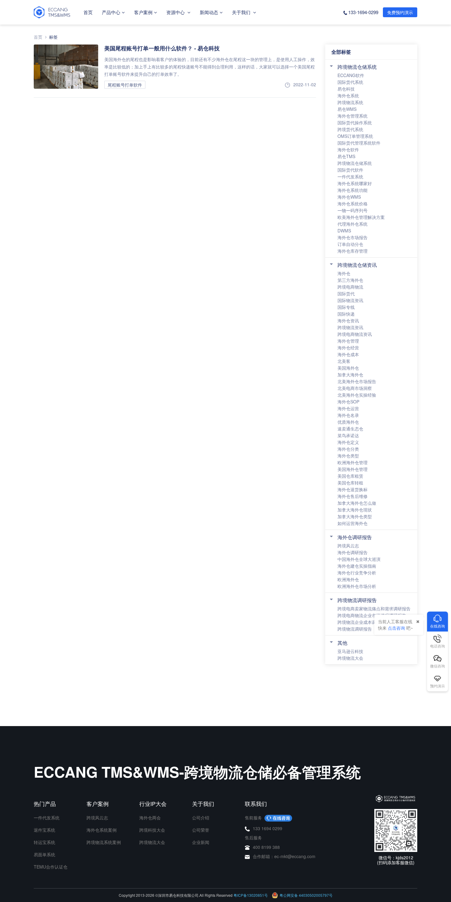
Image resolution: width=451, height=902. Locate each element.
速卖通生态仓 (350, 429)
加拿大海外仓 (350, 374)
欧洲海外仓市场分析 (356, 586)
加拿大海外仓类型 (354, 516)
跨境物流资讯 (350, 327)
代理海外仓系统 (352, 224)
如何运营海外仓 (352, 523)
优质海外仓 (348, 422)
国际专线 (346, 307)
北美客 (343, 361)
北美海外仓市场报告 (356, 381)
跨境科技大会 (152, 830)
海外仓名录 (348, 415)
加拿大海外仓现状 (354, 510)
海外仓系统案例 (102, 830)
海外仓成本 (348, 354)
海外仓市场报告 (352, 237)
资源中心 (176, 12)
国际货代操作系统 (354, 122)
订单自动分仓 (350, 244)
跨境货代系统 (350, 129)
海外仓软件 (348, 149)
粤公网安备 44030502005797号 (306, 895)
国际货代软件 (350, 170)
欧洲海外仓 (348, 579)
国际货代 (346, 293)
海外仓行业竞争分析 (356, 573)
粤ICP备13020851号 (250, 895)
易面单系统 (44, 854)
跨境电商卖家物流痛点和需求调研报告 (374, 608)
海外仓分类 (348, 449)
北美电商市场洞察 (354, 388)
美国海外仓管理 (352, 469)
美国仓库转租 (350, 483)
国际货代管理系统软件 (358, 143)
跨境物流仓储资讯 (357, 264)
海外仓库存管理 (352, 251)
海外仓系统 (348, 95)
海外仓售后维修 (352, 496)
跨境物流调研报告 (357, 600)
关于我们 (242, 12)
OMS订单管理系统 (355, 136)
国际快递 (346, 314)
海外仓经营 (348, 347)
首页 (88, 12)
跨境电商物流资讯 (354, 334)
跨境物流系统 (350, 102)
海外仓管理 (348, 341)
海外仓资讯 (348, 320)
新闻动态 (209, 12)
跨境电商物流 (350, 287)
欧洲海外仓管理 (352, 462)
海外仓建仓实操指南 (356, 566)
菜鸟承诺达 (348, 435)
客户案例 (143, 12)
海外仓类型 (348, 456)
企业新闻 (200, 842)
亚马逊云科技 (350, 651)
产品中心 (111, 12)
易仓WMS (347, 109)
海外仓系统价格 (352, 203)
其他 (342, 642)
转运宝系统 (44, 842)
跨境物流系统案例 (104, 842)
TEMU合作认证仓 (50, 867)
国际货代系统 (350, 82)
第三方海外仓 (350, 280)
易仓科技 (346, 89)
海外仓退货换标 (352, 489)
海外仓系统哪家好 (354, 183)
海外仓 (343, 273)
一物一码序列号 (352, 210)
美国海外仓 (348, 368)
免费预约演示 (400, 12)
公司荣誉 (200, 830)
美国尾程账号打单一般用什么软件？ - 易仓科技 (162, 48)
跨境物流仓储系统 (357, 66)
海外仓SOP (348, 402)
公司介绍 (200, 818)
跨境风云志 (348, 545)
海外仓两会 (150, 818)
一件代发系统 (350, 176)
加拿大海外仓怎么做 (356, 503)
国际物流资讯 (350, 300)
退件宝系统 (44, 830)
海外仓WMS (349, 197)
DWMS (344, 230)
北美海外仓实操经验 (356, 395)
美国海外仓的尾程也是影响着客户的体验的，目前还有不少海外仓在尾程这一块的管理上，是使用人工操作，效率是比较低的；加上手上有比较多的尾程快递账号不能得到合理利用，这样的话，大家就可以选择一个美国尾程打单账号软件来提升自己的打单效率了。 (209, 66)
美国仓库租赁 (350, 476)
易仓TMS (346, 156)
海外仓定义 (348, 442)
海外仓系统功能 (352, 190)
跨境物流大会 (350, 658)
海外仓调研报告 (354, 537)
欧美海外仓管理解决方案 (361, 217)
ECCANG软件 (350, 75)
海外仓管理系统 (352, 116)
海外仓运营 (348, 408)
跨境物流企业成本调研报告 (363, 622)
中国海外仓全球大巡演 (358, 559)
